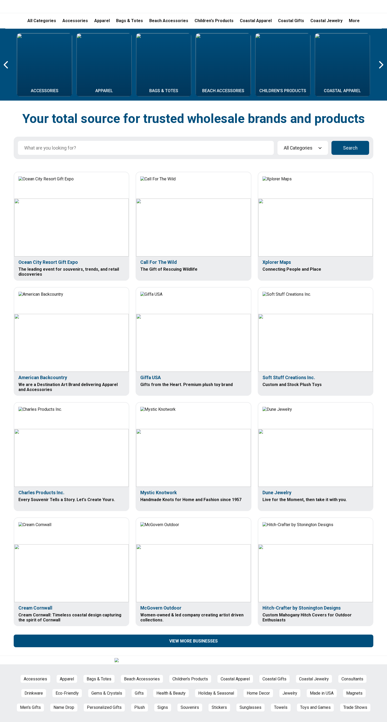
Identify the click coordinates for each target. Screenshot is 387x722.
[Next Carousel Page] (380, 65)
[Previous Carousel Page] (6, 65)
